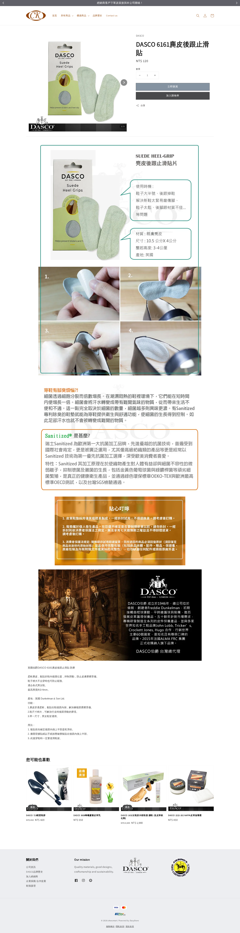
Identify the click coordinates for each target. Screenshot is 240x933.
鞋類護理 (31, 885)
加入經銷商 (32, 876)
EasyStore (134, 920)
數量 (138, 69)
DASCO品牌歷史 (34, 871)
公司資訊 (31, 867)
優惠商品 (81, 15)
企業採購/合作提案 (36, 881)
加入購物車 (172, 95)
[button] (197, 15)
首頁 (54, 15)
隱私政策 (120, 926)
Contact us (112, 15)
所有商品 (65, 15)
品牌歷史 (97, 15)
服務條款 (110, 926)
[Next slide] (124, 82)
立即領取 (135, 3)
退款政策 (130, 926)
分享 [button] (143, 105)
